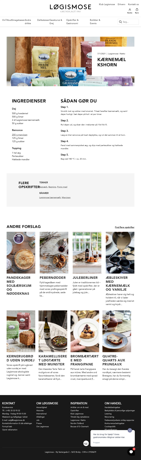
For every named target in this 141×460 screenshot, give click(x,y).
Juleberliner (85, 278)
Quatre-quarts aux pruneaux (113, 360)
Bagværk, (43, 187)
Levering (108, 414)
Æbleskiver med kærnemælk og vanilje (118, 283)
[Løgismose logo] (70, 8)
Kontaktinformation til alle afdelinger (17, 423)
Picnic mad (62, 187)
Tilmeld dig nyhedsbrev (79, 417)
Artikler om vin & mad (79, 407)
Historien (40, 411)
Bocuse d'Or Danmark (79, 427)
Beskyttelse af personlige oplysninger (120, 411)
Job (37, 420)
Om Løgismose (42, 427)
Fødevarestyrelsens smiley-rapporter (119, 420)
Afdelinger (40, 417)
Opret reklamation (9, 430)
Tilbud (8, 20)
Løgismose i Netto (78, 420)
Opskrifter (74, 411)
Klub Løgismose (107, 4)
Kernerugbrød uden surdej (20, 358)
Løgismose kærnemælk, (50, 197)
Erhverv (121, 4)
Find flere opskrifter (124, 227)
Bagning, (52, 187)
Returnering (109, 417)
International (41, 414)
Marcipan (66, 197)
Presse (39, 423)
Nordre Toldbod (77, 423)
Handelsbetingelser (112, 407)
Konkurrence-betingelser (114, 423)
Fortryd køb (7, 427)
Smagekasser (18, 20)
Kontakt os (133, 4)
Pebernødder (53, 278)
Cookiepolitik (110, 427)
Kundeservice (7, 407)
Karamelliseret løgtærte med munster (53, 360)
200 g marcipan (19, 134)
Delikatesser (43, 20)
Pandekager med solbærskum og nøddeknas (19, 285)
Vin (3, 20)
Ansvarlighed (41, 407)
